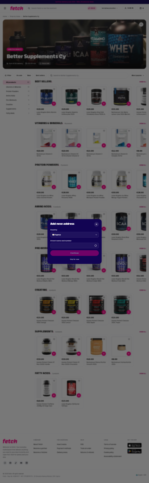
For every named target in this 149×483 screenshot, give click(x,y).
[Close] (96, 224)
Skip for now (74, 259)
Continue (74, 253)
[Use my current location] (95, 245)
